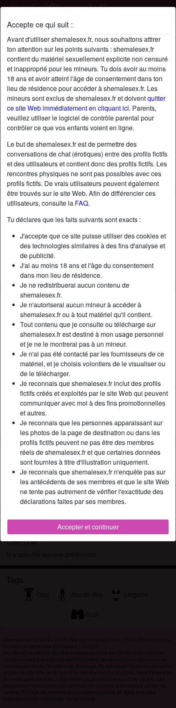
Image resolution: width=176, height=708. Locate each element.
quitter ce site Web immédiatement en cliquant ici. (86, 103)
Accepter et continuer (88, 526)
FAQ (81, 203)
